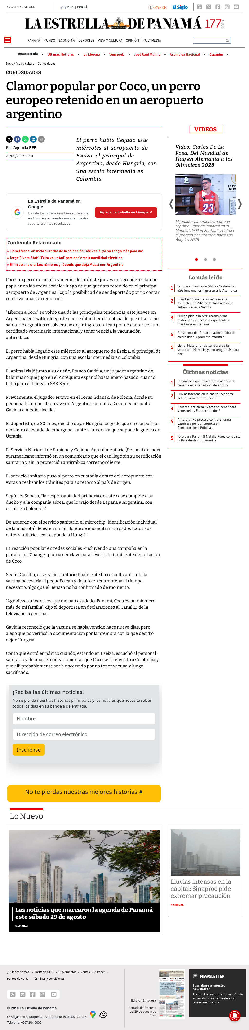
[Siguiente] (239, 204)
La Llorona (91, 55)
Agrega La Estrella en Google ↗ (126, 212)
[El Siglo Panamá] (180, 6)
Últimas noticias (205, 372)
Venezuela (117, 55)
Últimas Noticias (60, 55)
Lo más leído (205, 277)
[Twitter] (9, 138)
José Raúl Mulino (147, 55)
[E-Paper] (157, 6)
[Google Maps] (93, 1014)
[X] (208, 7)
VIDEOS (205, 129)
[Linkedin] (33, 138)
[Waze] (103, 1014)
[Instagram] (227, 7)
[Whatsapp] (25, 138)
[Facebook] (217, 7)
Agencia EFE (24, 147)
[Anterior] (172, 204)
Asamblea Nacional (185, 55)
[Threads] (199, 7)
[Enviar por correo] (41, 138)
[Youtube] (236, 7)
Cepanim (216, 55)
